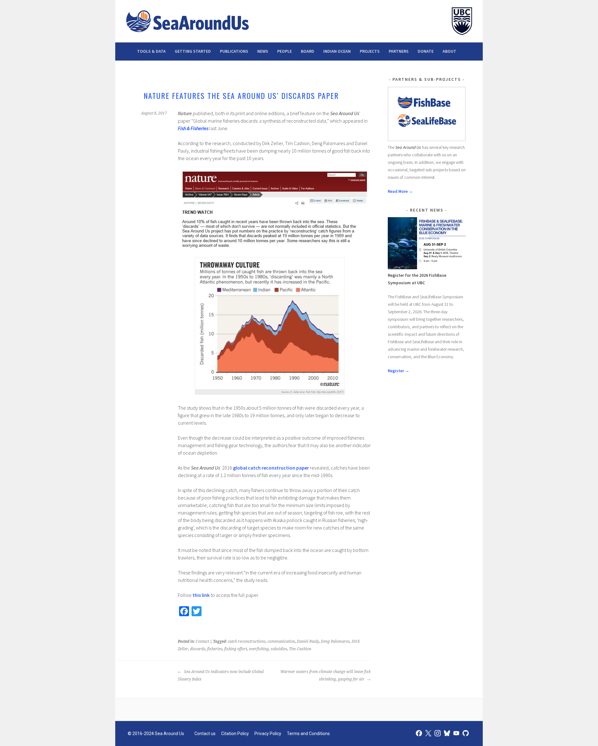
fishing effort (235, 649)
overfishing (259, 649)
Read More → (400, 191)
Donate (426, 51)
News (262, 51)
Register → (398, 370)
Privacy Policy (267, 733)
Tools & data (151, 51)
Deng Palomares (335, 641)
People (284, 51)
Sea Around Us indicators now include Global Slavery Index (221, 675)
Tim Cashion (300, 649)
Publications (234, 51)
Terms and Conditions (308, 733)
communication (281, 641)
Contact (202, 641)
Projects (370, 51)
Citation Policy (235, 733)
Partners (399, 51)
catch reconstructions (247, 641)
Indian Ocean (337, 51)
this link (201, 595)
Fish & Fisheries (193, 128)
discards (197, 649)
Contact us (205, 733)
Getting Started (193, 51)
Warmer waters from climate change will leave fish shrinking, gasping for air (325, 675)
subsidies (279, 649)
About (449, 51)
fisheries (214, 649)
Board (307, 51)
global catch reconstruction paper (271, 468)
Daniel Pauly (308, 641)
